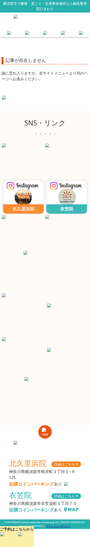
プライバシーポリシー (58, 526)
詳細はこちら (66, 464)
